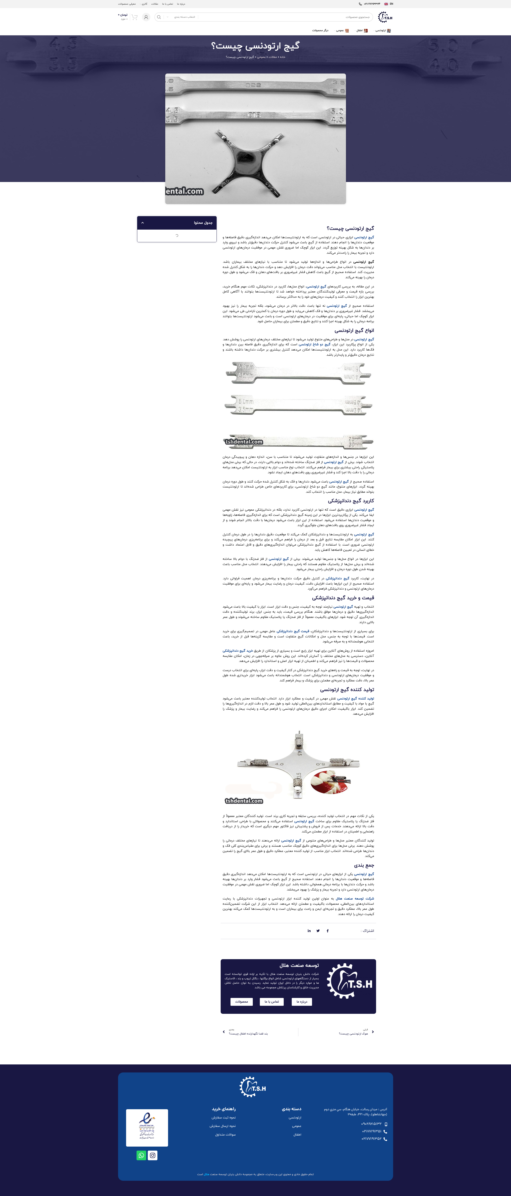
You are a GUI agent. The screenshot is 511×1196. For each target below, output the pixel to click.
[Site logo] (385, 17)
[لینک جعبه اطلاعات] (388, 4)
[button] (142, 222)
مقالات (273, 57)
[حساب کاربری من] (146, 17)
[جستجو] (159, 17)
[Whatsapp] (141, 1155)
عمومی (261, 57)
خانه (282, 57)
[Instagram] (152, 1155)
